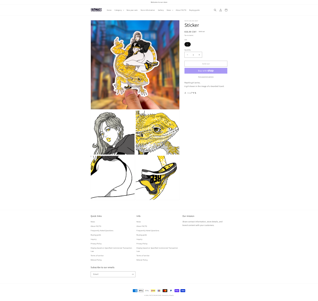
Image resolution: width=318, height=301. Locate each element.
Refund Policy (96, 260)
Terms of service (97, 255)
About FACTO (96, 226)
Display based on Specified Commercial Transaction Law (111, 249)
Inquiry (93, 239)
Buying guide (96, 235)
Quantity (187, 50)
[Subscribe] (132, 274)
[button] (119, 10)
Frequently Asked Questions (102, 230)
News (93, 222)
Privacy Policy (96, 243)
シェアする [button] (191, 93)
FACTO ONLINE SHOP (155, 295)
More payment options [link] (206, 77)
